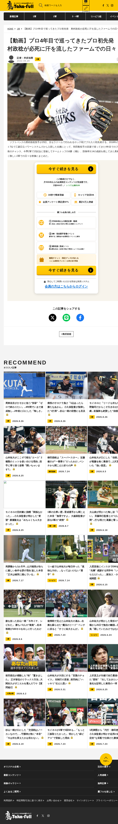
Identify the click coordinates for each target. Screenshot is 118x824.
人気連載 (102, 775)
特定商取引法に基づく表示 (29, 800)
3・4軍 (75, 16)
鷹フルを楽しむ (105, 791)
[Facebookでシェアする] (80, 317)
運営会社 (68, 800)
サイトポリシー (84, 800)
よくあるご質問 (11, 791)
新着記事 (14, 16)
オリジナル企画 (11, 766)
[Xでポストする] (52, 317)
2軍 (55, 16)
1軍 (34, 16)
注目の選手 (103, 766)
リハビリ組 (96, 16)
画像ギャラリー (11, 783)
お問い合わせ (53, 800)
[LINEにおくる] (66, 317)
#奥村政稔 (66, 334)
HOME (10, 29)
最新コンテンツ (11, 775)
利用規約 (8, 800)
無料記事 (102, 783)
